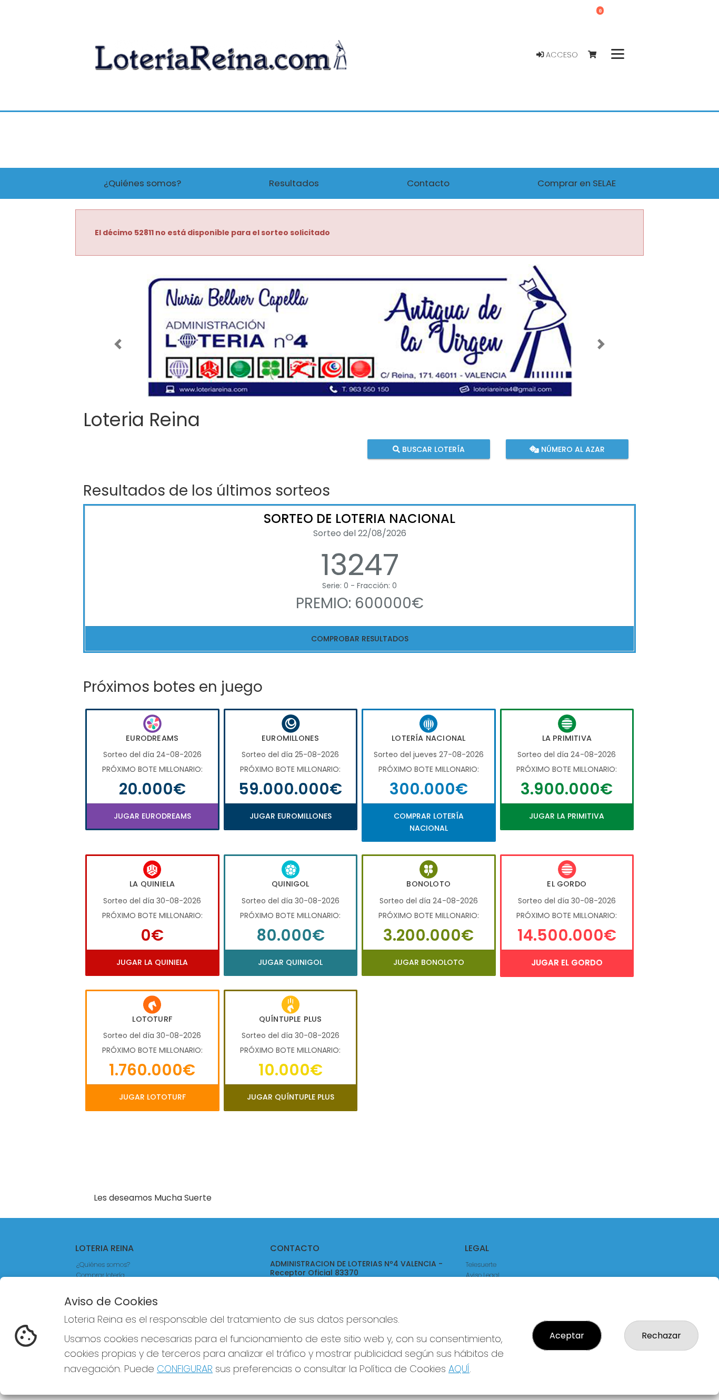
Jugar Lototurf (152, 1097)
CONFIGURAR (185, 1368)
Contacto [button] (428, 183)
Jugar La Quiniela (152, 962)
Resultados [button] (294, 183)
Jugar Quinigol (290, 962)
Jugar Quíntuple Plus (290, 1097)
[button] (118, 343)
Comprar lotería (100, 1275)
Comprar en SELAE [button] (576, 183)
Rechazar (661, 1336)
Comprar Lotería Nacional (429, 822)
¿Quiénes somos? (103, 1264)
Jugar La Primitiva (566, 816)
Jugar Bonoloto (428, 962)
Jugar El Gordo (567, 962)
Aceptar (567, 1336)
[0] (597, 55)
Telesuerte (481, 1264)
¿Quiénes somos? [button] (142, 183)
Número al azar (571, 449)
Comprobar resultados (359, 638)
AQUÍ (459, 1368)
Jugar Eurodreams (152, 816)
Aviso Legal (483, 1275)
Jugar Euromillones (290, 816)
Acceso (561, 54)
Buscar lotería (432, 449)
